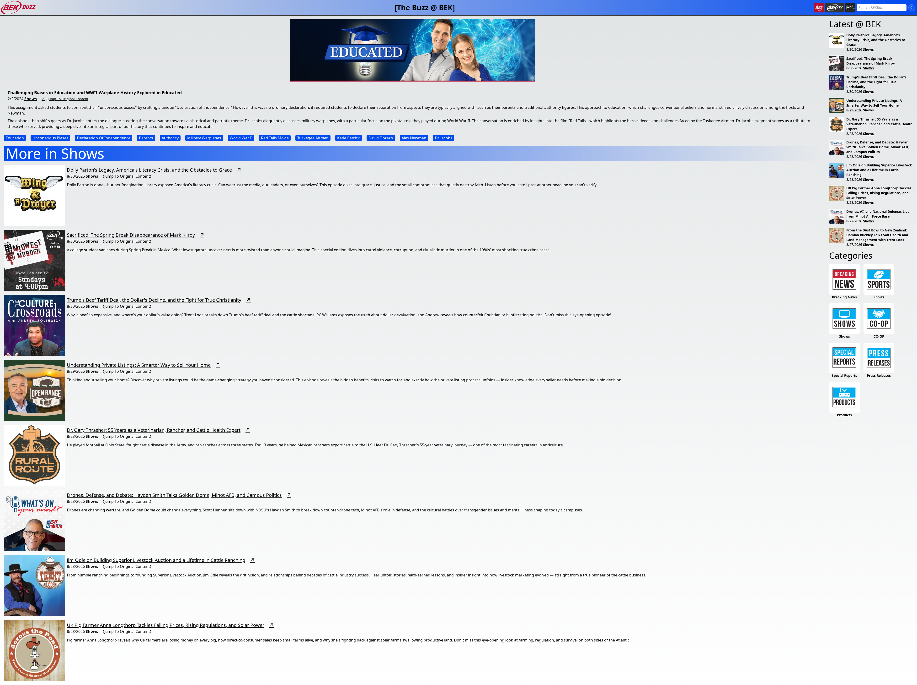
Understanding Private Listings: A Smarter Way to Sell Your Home (139, 365)
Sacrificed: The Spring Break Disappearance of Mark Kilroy (131, 235)
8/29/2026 (854, 110)
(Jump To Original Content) (68, 99)
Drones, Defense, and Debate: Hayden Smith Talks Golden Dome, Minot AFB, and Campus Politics (174, 495)
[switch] (911, 7)
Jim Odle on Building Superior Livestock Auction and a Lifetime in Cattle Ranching (156, 560)
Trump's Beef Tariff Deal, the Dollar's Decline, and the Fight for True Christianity (154, 300)
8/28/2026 (854, 133)
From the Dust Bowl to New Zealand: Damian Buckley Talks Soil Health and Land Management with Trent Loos (877, 235)
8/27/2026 (854, 221)
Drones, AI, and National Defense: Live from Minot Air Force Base (877, 214)
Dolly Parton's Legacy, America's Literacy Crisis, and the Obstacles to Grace (149, 170)
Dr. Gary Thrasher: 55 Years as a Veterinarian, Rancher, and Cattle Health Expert (153, 430)
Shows (30, 98)
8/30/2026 (854, 49)
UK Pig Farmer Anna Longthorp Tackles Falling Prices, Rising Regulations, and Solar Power (165, 625)
